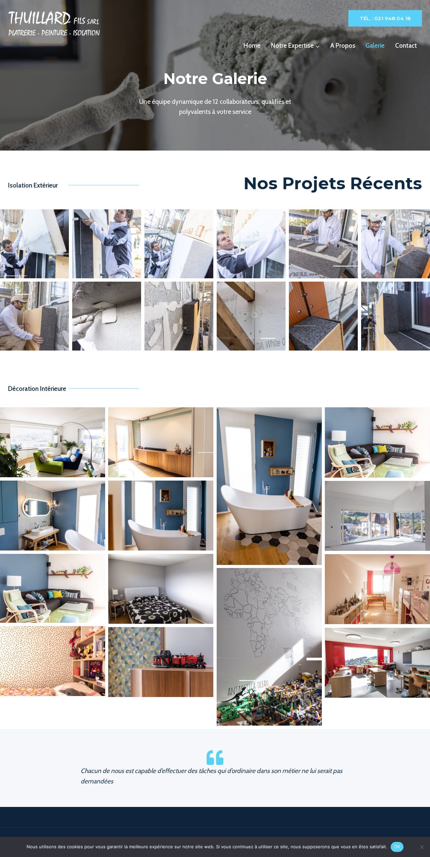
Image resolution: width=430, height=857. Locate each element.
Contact (406, 45)
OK (397, 846)
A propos (342, 45)
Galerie (375, 45)
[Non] (421, 847)
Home (252, 45)
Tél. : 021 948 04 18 (385, 18)
